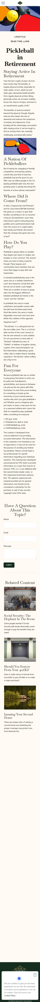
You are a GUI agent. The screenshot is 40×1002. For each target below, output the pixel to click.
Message (7, 546)
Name (6, 519)
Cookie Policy (9, 995)
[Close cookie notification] (35, 975)
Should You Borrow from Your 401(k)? (17, 668)
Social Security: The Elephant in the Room (19, 617)
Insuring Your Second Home (18, 716)
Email (6, 532)
